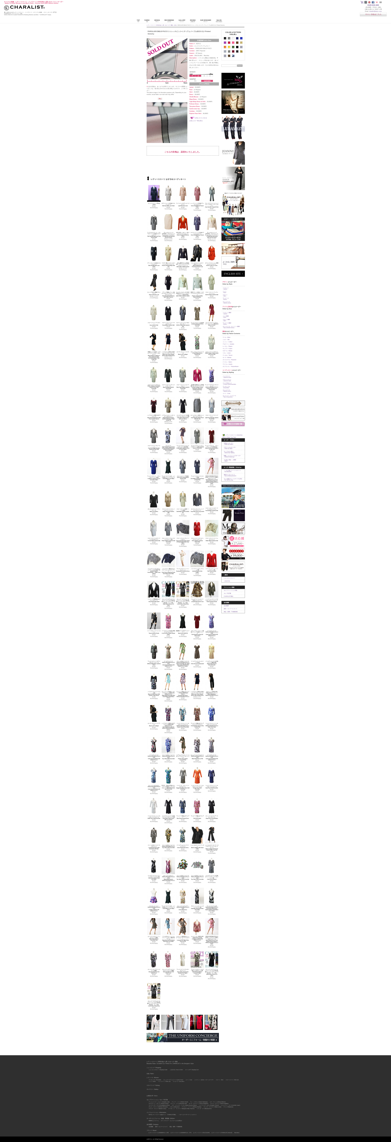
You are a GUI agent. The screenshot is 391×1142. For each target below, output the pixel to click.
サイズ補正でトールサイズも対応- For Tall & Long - (233, 479)
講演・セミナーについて (230, 608)
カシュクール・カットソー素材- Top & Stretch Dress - (231, 327)
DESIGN (157, 20)
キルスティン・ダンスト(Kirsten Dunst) (159, 1103)
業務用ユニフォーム (154, 1120)
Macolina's (236, 1132)
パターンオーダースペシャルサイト (188, 1114)
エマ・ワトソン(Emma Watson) (218, 1101)
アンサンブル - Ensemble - (226, 387)
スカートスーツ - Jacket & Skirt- (227, 380)
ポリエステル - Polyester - (230, 359)
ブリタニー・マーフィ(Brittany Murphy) (191, 1106)
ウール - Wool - (227, 337)
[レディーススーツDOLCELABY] (201, 1132)
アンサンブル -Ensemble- (155, 1079)
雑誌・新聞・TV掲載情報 (231, 611)
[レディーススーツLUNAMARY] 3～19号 (159, 1132)
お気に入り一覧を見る (196, 120)
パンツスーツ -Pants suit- (164, 1081)
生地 (175, 25)
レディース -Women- (153, 1077)
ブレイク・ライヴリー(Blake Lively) (212, 1106)
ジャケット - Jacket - (226, 288)
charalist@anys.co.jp (375, 11)
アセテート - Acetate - (229, 344)
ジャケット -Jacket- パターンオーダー (204, 1079)
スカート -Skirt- (220, 1079)
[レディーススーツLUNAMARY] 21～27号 (181, 1132)
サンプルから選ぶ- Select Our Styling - (229, 452)
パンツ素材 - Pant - (226, 316)
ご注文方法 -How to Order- (176, 1069)
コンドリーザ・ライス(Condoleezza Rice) (159, 1105)
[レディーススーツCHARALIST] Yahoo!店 (222, 1132)
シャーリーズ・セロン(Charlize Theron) (209, 1105)
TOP (138, 20)
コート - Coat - (227, 393)
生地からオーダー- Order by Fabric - (229, 444)
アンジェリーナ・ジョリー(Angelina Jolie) (159, 1101)
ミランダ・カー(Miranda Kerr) (204, 1108)
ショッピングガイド (229, 578)
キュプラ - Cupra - (228, 348)
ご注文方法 (227, 581)
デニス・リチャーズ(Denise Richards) (158, 1106)
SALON (219, 20)
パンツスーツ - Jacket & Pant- (227, 377)
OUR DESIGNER (205, 20)
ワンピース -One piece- (179, 1081)
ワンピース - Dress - (226, 299)
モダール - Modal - (228, 350)
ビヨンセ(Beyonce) (175, 1106)
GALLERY (182, 20)
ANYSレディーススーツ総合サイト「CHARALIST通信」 (163, 1114)
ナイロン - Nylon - (228, 362)
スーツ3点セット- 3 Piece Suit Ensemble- (229, 383)
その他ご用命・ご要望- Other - (230, 460)
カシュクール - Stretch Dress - (227, 390)
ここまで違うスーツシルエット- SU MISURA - (232, 471)
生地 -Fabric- (150, 1073)
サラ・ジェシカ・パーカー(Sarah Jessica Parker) (184, 1105)
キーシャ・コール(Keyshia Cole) (179, 1103)
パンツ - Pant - (225, 292)
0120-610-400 (373, 5)
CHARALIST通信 (228, 596)
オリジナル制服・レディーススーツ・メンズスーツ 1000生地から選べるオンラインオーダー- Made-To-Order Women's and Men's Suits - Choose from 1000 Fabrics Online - (33, 2)
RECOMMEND (169, 20)
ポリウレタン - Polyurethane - (231, 366)
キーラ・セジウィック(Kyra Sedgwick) (198, 1103)
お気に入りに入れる (201, 118)
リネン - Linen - (227, 353)
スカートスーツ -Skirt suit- (232, 1079)
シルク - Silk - (226, 339)
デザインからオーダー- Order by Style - (230, 448)
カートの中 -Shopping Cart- (192, 1069)
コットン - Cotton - (228, 341)
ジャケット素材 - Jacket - (227, 313)
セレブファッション (153, 1099)
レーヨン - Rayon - (228, 346)
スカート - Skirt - (225, 295)
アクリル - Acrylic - (228, 364)
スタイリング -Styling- (153, 1085)
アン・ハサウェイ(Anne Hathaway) (199, 1101)
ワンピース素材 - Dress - (227, 323)
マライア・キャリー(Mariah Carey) (157, 1108)
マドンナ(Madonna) (228, 1106)
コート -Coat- (189, 1079)
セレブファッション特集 (230, 590)
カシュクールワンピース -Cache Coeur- (173, 1079)
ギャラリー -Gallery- (153, 1089)
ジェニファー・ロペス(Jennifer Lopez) (230, 1105)
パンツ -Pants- (152, 1081)
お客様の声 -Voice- (152, 1095)
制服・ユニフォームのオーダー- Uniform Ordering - (232, 456)
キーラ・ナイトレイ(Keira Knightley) (219, 1103)
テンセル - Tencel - (228, 355)
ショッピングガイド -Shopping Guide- (158, 1069)
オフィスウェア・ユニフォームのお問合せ (171, 1120)
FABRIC (147, 20)
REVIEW (193, 20)
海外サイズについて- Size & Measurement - (230, 475)
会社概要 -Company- (153, 1124)
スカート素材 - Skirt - (226, 320)
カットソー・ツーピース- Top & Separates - (229, 396)
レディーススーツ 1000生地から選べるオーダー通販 (160, 25)
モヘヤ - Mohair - (227, 357)
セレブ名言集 (227, 593)
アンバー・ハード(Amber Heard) (180, 1101)
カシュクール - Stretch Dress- (227, 302)
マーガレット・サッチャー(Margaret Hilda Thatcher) (181, 1108)
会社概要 (226, 605)
